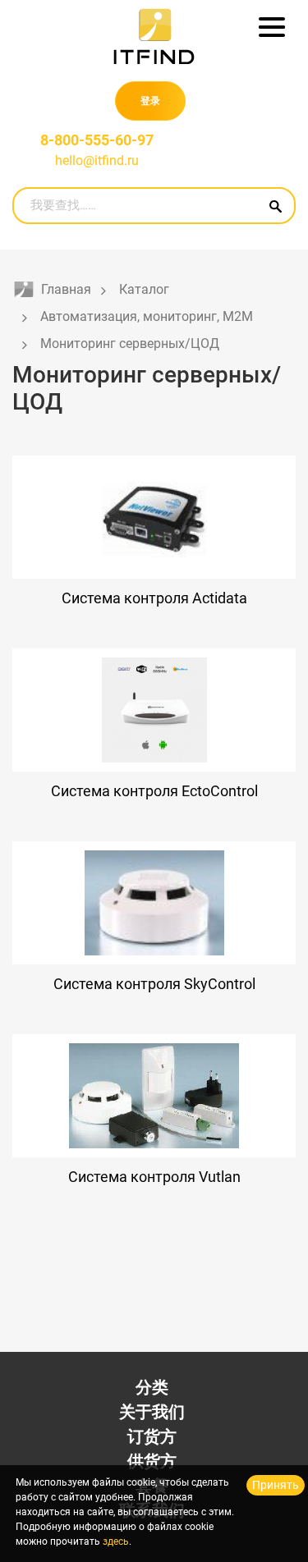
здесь (116, 1541)
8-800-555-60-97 (97, 140)
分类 (152, 1387)
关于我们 (152, 1412)
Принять (275, 1484)
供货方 (152, 1461)
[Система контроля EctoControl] (154, 710)
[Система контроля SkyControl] (154, 902)
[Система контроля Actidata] (154, 517)
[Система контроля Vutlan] (154, 1095)
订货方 (152, 1436)
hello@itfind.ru (97, 160)
